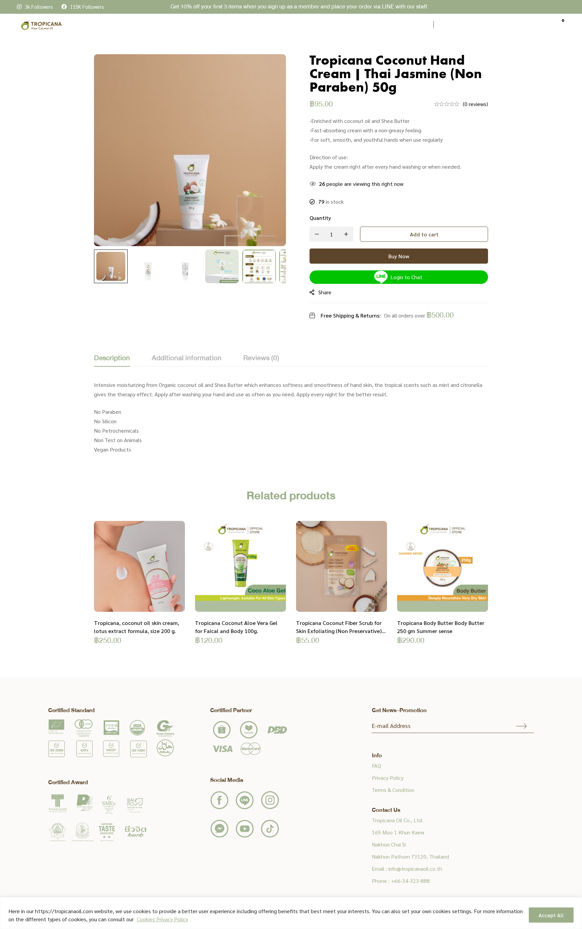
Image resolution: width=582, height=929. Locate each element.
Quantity (320, 217)
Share (324, 292)
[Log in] (544, 24)
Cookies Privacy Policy (162, 919)
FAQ (376, 765)
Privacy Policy (387, 777)
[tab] (112, 358)
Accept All (551, 915)
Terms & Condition (393, 789)
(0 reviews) (475, 103)
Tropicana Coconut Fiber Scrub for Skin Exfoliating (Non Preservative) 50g (339, 630)
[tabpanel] (291, 417)
